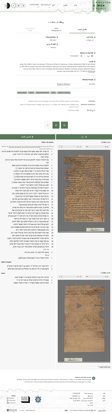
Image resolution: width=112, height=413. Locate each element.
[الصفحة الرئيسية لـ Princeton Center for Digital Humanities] (24, 399)
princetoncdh (12, 403)
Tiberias (31, 92)
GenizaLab (11, 398)
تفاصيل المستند (82, 29)
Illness (53, 92)
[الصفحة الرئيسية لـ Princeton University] (12, 410)
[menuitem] (79, 6)
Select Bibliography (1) (56, 29)
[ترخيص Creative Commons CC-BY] (66, 410)
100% (87, 146)
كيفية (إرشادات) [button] (34, 4)
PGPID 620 (91, 71)
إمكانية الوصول (101, 410)
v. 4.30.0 (21, 410)
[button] (102, 6)
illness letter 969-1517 (42, 92)
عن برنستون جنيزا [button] (46, 4)
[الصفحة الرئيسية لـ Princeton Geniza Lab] (36, 399)
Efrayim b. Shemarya (63, 84)
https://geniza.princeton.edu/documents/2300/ (59, 382)
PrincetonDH (12, 400)
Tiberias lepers (22, 92)
